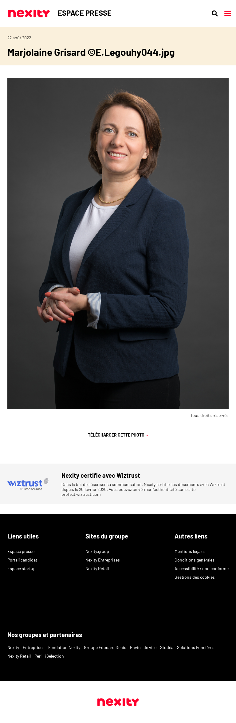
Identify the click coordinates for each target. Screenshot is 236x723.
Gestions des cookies (195, 577)
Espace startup (21, 568)
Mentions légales (190, 551)
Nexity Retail (97, 568)
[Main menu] (227, 13)
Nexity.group (97, 551)
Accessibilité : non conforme (202, 568)
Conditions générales (194, 559)
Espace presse (20, 551)
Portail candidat (22, 559)
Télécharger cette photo (117, 434)
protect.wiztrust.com (81, 494)
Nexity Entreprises (102, 559)
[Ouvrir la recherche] (215, 13)
